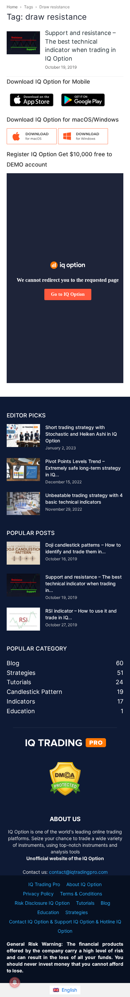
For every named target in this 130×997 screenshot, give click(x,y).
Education (48, 912)
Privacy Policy (38, 893)
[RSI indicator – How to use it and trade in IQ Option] (23, 619)
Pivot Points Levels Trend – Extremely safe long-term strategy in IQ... (83, 467)
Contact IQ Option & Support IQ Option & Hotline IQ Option (65, 926)
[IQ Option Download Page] (32, 142)
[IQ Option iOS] (32, 108)
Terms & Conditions (81, 893)
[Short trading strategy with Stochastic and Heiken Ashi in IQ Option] (23, 435)
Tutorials (85, 903)
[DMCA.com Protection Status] (65, 794)
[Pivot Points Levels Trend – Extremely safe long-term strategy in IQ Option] (23, 469)
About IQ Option (84, 884)
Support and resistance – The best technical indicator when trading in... (83, 583)
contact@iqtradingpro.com (78, 872)
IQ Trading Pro (44, 884)
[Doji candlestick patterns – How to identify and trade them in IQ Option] (23, 553)
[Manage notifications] (14, 982)
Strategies (76, 912)
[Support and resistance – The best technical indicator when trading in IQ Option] (23, 42)
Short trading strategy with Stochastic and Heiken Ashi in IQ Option (81, 433)
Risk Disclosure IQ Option (42, 903)
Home (12, 6)
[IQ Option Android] (83, 108)
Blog (105, 903)
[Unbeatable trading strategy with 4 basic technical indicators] (23, 503)
